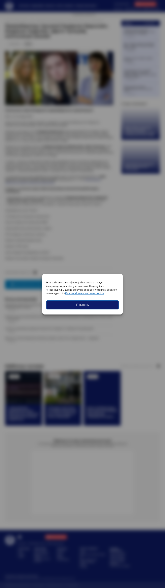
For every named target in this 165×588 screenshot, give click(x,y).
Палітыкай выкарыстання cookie (84, 293)
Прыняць (82, 304)
